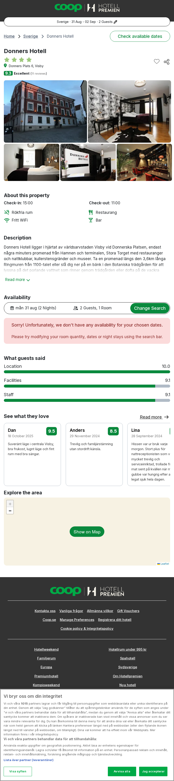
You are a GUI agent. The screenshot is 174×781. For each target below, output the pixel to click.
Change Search (150, 308)
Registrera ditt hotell (114, 620)
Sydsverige (127, 667)
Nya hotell (127, 685)
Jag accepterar (153, 771)
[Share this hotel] (166, 62)
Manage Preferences (77, 620)
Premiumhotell (46, 676)
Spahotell (127, 658)
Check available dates (140, 36)
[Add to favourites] (157, 62)
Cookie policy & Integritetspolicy (87, 629)
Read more (151, 417)
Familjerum (46, 658)
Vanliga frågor (71, 611)
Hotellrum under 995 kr (128, 649)
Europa (46, 667)
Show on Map (87, 531)
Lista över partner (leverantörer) (28, 760)
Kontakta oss (45, 611)
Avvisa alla (122, 771)
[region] (87, 735)
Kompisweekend (46, 685)
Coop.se (49, 620)
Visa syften (17, 771)
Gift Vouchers (128, 611)
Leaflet (164, 563)
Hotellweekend (46, 649)
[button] (163, 447)
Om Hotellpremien (128, 676)
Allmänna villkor (100, 611)
